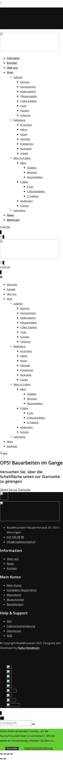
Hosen (23, 134)
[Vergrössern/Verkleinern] (1, 753)
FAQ (9, 621)
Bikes (23, 162)
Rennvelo (32, 172)
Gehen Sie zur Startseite (15, 490)
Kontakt (12, 63)
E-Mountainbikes (36, 191)
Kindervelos (26, 201)
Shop (10, 72)
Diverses (25, 82)
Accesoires (26, 124)
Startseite (13, 58)
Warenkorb (14, 595)
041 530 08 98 (15, 10)
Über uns (12, 67)
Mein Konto (14, 585)
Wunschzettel (15, 599)
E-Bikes (24, 182)
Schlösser (25, 115)
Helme (23, 129)
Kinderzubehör (28, 91)
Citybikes (31, 167)
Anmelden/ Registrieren (22, 590)
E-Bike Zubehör (28, 101)
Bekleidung (19, 120)
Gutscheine (19, 210)
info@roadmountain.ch (21, 14)
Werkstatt (13, 220)
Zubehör (18, 77)
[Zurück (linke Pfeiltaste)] (1, 758)
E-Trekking (32, 196)
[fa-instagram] (8, 660)
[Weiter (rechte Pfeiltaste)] (4, 758)
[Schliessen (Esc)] (11, 753)
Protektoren (26, 143)
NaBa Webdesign (29, 648)
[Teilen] (8, 753)
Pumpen (24, 110)
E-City (30, 186)
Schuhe (24, 153)
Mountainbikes (35, 177)
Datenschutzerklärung (21, 626)
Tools (23, 105)
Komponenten (28, 86)
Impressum (14, 631)
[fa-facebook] (7, 655)
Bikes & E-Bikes (22, 158)
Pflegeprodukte (28, 96)
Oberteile (25, 139)
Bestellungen (15, 604)
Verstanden (11, 748)
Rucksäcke (26, 148)
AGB (9, 635)
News (10, 215)
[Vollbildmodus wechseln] (4, 753)
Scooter (24, 205)
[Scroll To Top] (1, 713)
